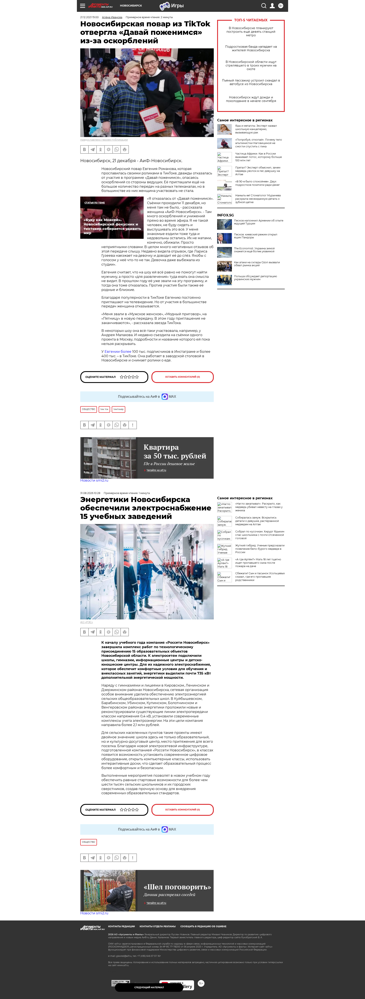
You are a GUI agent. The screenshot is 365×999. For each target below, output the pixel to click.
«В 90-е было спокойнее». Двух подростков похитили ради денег (257, 183)
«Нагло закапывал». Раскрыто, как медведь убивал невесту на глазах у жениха (259, 507)
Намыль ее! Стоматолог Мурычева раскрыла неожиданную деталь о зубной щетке (258, 199)
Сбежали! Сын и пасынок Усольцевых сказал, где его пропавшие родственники (260, 577)
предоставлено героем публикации (104, 139)
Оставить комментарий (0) (182, 377)
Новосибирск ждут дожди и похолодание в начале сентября (251, 99)
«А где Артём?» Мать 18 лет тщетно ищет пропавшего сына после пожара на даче (258, 563)
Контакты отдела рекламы (158, 926)
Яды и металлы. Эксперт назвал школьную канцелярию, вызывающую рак (256, 129)
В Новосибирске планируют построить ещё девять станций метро (250, 31)
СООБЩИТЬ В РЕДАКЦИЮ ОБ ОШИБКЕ (203, 926)
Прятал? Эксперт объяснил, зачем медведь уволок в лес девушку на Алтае (257, 171)
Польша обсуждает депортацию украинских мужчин (255, 278)
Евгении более (118, 352)
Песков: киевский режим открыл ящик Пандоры (255, 236)
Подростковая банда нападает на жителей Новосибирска (251, 48)
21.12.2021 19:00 (89, 17)
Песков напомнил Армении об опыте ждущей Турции (258, 222)
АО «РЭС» (86, 622)
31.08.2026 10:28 (90, 493)
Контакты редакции (121, 926)
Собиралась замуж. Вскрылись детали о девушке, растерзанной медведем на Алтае (257, 521)
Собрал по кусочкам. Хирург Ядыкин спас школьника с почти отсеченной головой (259, 535)
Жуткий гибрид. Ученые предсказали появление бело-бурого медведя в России (260, 549)
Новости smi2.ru (94, 480)
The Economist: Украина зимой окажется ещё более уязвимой (254, 250)
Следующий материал (149, 987)
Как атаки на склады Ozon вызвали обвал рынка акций (257, 264)
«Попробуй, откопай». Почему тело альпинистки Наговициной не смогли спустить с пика (258, 143)
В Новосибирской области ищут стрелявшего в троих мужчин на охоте (251, 65)
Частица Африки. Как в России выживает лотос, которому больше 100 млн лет (258, 157)
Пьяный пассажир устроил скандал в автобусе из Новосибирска (251, 82)
